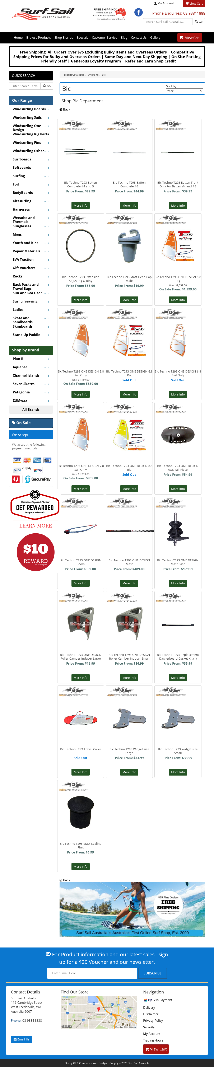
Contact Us (138, 37)
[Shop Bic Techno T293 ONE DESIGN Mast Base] (178, 519)
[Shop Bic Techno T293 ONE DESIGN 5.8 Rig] (178, 236)
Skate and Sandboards (23, 318)
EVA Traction (23, 260)
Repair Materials (26, 251)
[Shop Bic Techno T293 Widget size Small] (178, 702)
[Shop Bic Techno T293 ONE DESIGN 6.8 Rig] (129, 330)
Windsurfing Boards (29, 109)
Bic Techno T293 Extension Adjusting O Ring (80, 279)
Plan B (18, 359)
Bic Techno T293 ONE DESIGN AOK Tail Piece (178, 468)
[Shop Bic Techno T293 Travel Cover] (80, 699)
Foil (16, 184)
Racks (18, 276)
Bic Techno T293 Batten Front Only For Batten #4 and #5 (177, 184)
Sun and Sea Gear (27, 293)
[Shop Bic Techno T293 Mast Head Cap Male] (129, 236)
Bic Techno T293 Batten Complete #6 (129, 184)
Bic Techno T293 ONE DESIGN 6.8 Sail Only (178, 373)
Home (18, 37)
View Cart (192, 38)
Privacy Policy (153, 1020)
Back (66, 109)
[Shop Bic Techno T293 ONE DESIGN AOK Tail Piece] (178, 417)
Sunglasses (22, 226)
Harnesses (21, 209)
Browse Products (38, 37)
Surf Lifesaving (25, 301)
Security (149, 1027)
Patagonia (21, 392)
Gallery (155, 37)
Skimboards (23, 326)
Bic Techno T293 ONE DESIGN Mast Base (178, 562)
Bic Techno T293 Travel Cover (80, 749)
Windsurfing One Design (27, 126)
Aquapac (20, 367)
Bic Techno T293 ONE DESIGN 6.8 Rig (129, 373)
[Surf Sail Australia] (99, 1012)
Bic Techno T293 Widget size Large (129, 751)
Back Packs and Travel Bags (26, 285)
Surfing (19, 176)
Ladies (18, 310)
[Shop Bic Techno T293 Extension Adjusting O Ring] (81, 236)
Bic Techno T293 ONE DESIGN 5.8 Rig (178, 279)
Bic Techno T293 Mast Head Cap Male (129, 279)
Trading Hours (153, 1040)
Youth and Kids (25, 243)
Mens (17, 235)
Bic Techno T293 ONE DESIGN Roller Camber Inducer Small (129, 656)
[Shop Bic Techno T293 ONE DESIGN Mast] (129, 505)
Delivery (149, 1007)
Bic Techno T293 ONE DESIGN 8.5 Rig (129, 468)
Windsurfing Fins (27, 143)
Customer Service (104, 37)
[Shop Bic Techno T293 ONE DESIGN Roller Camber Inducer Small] (129, 614)
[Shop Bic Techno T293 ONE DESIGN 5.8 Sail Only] (80, 330)
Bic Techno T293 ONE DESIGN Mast (129, 562)
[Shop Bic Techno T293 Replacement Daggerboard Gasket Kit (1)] (178, 600)
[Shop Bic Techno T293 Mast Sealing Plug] (80, 803)
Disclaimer (150, 1014)
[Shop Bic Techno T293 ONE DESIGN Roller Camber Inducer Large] (81, 614)
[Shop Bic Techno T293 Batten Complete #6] (129, 127)
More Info (80, 205)
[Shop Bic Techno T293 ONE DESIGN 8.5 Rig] (129, 424)
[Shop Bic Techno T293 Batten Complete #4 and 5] (80, 128)
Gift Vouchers (24, 268)
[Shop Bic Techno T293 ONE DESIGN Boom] (80, 508)
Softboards (22, 168)
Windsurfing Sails (27, 118)
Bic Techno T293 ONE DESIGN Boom (80, 562)
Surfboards (22, 159)
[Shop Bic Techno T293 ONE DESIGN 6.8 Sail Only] (178, 330)
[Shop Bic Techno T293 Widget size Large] (129, 702)
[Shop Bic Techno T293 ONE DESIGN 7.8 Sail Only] (80, 425)
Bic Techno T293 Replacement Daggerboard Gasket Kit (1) (178, 656)
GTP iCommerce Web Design (90, 1063)
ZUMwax (20, 401)
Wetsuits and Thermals (24, 218)
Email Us (23, 1039)
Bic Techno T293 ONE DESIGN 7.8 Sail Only (80, 468)
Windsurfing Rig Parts (31, 134)
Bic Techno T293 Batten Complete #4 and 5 (80, 184)
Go (200, 22)
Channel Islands (26, 376)
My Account (166, 3)
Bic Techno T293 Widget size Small (178, 751)
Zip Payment (162, 1000)
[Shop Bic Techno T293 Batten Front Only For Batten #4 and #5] (178, 127)
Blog (124, 37)
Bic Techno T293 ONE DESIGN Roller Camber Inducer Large (80, 656)
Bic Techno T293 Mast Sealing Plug (80, 845)
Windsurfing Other (28, 151)
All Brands (30, 409)
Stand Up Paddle (26, 335)
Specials (82, 37)
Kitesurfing (22, 201)
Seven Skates (23, 384)
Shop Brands (64, 37)
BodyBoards (23, 193)
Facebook (138, 12)
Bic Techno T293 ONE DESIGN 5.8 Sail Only (80, 373)
